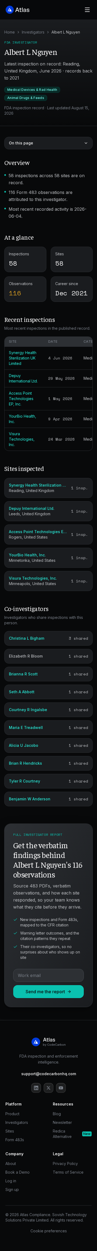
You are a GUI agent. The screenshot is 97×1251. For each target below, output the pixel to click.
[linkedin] (36, 1088)
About (10, 1163)
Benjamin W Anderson (29, 799)
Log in (10, 1181)
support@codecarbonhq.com (48, 1073)
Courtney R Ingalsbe (28, 709)
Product (12, 1113)
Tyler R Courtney (24, 781)
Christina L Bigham (26, 638)
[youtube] (61, 1088)
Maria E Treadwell (26, 727)
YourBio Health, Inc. (27, 555)
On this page (21, 143)
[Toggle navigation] (87, 9)
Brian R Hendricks (25, 763)
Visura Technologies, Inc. (21, 439)
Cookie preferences (48, 1231)
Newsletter (62, 1122)
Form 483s (14, 1139)
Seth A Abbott (21, 691)
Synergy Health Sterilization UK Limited (22, 358)
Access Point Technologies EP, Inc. (21, 398)
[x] (48, 1088)
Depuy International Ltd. (31, 508)
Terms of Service (68, 1172)
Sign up (12, 1189)
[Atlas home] (17, 9)
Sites (9, 1131)
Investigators (33, 32)
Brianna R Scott (23, 674)
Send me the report (45, 991)
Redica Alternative (72, 1134)
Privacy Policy (65, 1163)
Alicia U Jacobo (23, 745)
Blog (57, 1113)
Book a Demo (17, 1172)
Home (9, 32)
